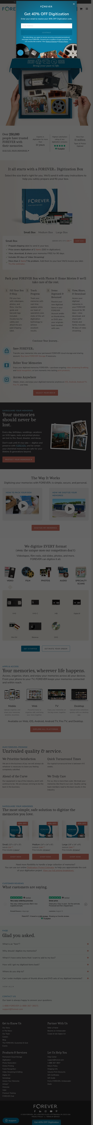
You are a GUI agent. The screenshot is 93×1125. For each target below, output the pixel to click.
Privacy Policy (63, 41)
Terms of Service (51, 41)
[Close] (74, 4)
